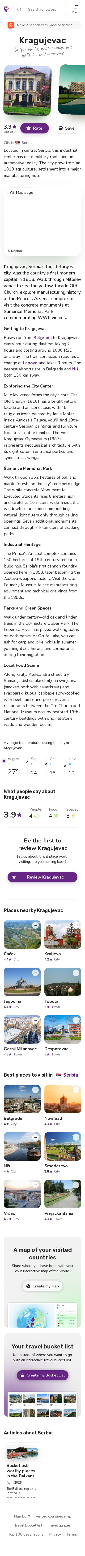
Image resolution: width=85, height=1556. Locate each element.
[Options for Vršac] (35, 1185)
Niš (75, 369)
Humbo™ (22, 1516)
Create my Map (46, 1286)
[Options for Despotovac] (76, 1020)
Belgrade (43, 338)
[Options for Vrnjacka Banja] (76, 1185)
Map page (24, 192)
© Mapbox (15, 251)
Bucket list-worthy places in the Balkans (21, 1470)
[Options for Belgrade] (35, 1090)
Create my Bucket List (46, 1375)
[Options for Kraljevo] (76, 925)
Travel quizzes (59, 1525)
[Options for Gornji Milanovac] (35, 1020)
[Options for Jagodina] (35, 973)
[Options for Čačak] (35, 925)
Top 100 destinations (25, 1534)
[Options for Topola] (76, 973)
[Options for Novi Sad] (76, 1090)
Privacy (55, 1534)
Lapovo (30, 363)
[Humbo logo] (6, 9)
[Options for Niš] (35, 1137)
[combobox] (40, 9)
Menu (76, 12)
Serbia (24, 142)
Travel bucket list (28, 1525)
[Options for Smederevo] (76, 1137)
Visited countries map (53, 1516)
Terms (72, 1534)
